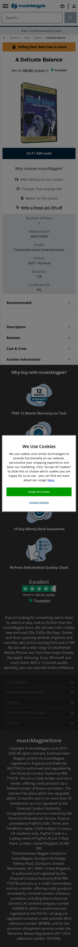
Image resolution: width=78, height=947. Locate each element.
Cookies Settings (39, 502)
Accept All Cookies (39, 491)
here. (51, 480)
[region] (39, 473)
